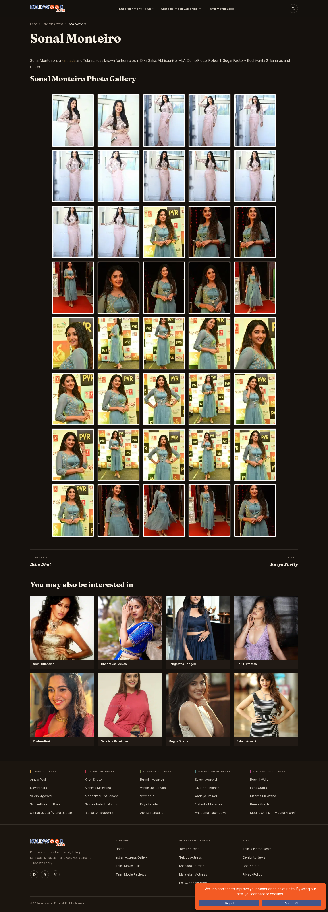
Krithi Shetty (93, 779)
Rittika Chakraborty (99, 812)
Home (33, 24)
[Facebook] (34, 874)
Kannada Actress (52, 24)
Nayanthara (38, 788)
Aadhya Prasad (206, 796)
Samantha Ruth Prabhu (46, 804)
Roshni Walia (259, 779)
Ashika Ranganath (153, 812)
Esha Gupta (258, 788)
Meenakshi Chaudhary (101, 796)
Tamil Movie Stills (221, 8)
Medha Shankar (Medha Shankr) (273, 812)
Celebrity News (254, 857)
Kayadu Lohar (150, 804)
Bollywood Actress (193, 883)
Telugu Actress (190, 857)
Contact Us (251, 866)
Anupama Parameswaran (213, 812)
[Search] (293, 8)
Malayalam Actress (193, 874)
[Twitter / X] (45, 874)
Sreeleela (147, 796)
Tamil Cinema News (257, 849)
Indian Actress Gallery (131, 857)
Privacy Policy (252, 874)
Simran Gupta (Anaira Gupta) (51, 812)
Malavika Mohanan (208, 804)
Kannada (69, 60)
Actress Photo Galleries (179, 8)
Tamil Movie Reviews (131, 874)
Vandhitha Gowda (153, 788)
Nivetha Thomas (207, 788)
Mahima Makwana (98, 788)
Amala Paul (38, 779)
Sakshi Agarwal (41, 796)
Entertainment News (135, 8)
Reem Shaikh (259, 804)
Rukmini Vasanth (152, 779)
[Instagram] (56, 874)
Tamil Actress (189, 849)
